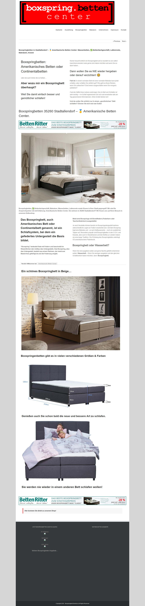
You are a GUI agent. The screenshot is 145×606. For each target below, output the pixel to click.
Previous (117, 41)
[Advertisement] (100, 547)
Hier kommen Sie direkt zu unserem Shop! (40, 511)
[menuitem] (60, 30)
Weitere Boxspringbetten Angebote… (45, 551)
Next (123, 41)
